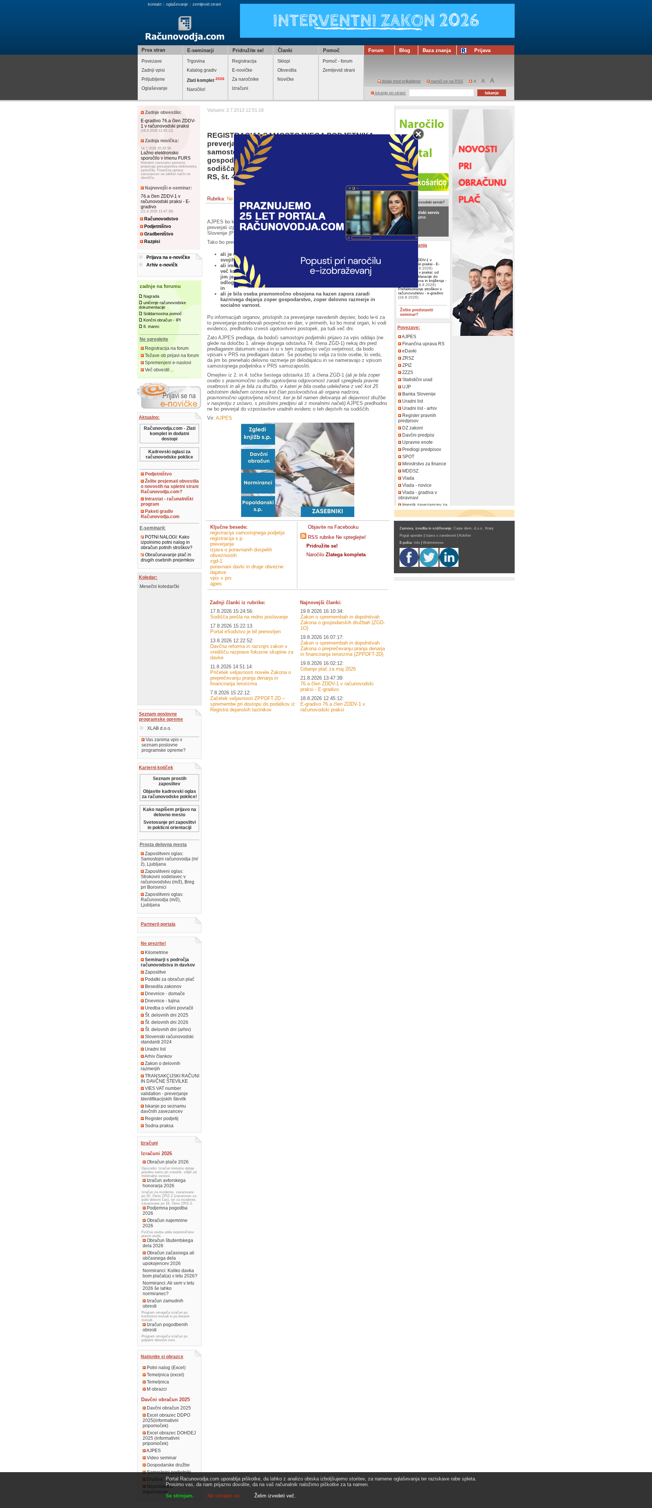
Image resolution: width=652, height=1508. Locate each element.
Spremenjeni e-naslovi (167, 362)
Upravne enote (417, 442)
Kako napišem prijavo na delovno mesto (169, 812)
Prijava (482, 50)
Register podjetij (161, 1118)
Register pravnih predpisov (417, 418)
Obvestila (287, 70)
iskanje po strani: (390, 93)
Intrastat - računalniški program (167, 501)
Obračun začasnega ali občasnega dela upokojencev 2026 (168, 1258)
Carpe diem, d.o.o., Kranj (473, 528)
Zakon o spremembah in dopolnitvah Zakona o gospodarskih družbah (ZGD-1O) (342, 622)
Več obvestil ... (159, 369)
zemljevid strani (206, 4)
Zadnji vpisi (153, 70)
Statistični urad (416, 379)
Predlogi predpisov (421, 449)
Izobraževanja (412, 245)
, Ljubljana (418, 214)
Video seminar (161, 1457)
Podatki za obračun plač (169, 979)
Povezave (151, 61)
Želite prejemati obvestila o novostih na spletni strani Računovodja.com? (170, 486)
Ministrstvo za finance (423, 463)
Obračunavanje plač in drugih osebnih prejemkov (167, 557)
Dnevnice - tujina (162, 1000)
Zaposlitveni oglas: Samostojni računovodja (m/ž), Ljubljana (169, 859)
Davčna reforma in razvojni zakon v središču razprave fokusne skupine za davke (251, 651)
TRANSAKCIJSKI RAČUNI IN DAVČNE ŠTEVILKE (170, 1078)
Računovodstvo (160, 219)
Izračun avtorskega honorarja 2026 (164, 1183)
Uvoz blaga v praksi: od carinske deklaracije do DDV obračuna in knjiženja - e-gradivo (422, 278)
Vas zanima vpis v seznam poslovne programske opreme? (163, 745)
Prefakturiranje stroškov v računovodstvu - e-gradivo (420, 291)
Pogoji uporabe (411, 535)
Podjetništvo (157, 226)
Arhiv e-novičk (162, 265)
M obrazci (156, 1389)
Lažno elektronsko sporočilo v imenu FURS (166, 155)
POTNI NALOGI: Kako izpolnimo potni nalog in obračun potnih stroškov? (166, 542)
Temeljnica (157, 1382)
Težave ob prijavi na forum (171, 355)
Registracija (244, 61)
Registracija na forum (166, 348)
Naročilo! (196, 89)
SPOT (407, 456)
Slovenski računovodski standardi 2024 (167, 1039)
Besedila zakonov (162, 986)
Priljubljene (153, 79)
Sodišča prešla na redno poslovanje (249, 617)
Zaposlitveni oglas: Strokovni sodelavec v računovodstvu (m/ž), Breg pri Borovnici (167, 879)
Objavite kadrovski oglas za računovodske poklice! (169, 794)
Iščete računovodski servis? (421, 202)
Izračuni (240, 88)
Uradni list (155, 1049)
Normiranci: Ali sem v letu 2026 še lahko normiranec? (168, 1288)
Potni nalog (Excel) (166, 1367)
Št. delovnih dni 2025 (166, 1015)
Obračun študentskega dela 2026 (168, 1243)
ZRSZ (407, 358)
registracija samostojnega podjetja (247, 532)
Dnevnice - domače (164, 993)
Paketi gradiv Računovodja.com (160, 514)
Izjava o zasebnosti (441, 535)
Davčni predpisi (417, 435)
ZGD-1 (216, 561)
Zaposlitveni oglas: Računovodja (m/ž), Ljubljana (162, 900)
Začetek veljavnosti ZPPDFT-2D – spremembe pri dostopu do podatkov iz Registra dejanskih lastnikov (252, 704)
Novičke (285, 79)
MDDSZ (409, 471)
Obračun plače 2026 (167, 1162)
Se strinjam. (180, 1496)
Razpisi (151, 241)
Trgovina (196, 61)
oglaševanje (177, 4)
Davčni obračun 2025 (168, 1408)
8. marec (151, 326)
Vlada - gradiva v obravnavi (417, 495)
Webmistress (433, 543)
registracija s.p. (227, 538)
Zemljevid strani (339, 70)
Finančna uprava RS (422, 343)
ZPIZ (406, 365)
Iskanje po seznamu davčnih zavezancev (163, 1108)
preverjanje (222, 544)
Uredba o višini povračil (168, 1008)
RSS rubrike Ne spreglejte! (337, 537)
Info (417, 543)
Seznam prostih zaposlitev (169, 781)
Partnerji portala (158, 924)
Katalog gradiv (202, 70)
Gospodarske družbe (168, 1465)
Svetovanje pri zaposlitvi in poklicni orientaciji (169, 825)
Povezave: (408, 327)
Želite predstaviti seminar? (416, 312)
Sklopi (283, 61)
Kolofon (465, 535)
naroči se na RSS (446, 81)
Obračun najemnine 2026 (165, 1223)
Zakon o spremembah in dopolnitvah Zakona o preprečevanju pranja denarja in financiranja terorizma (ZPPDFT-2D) (342, 648)
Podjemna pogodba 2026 (165, 1210)
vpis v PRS (221, 578)
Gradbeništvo (158, 234)
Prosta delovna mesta (163, 844)
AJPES (153, 1450)
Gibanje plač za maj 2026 (328, 669)
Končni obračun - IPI (162, 320)
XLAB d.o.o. (158, 728)
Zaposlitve (155, 972)
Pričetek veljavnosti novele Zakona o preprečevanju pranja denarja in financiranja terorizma (250, 677)
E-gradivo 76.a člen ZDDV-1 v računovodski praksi (168, 123)
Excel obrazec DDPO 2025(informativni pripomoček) (166, 1420)
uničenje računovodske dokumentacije (162, 304)
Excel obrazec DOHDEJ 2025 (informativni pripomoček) (169, 1438)
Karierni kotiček (156, 767)
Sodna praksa (159, 1125)
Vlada (407, 478)
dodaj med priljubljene (401, 81)
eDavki (409, 351)
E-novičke (242, 70)
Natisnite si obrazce (162, 1356)
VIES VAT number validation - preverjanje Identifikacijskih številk (164, 1094)
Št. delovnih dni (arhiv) (167, 1029)
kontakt (154, 4)
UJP (406, 386)
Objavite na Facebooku (333, 527)
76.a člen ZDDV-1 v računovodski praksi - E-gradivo (165, 201)
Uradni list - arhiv (419, 408)
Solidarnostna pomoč (162, 313)
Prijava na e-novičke (168, 257)
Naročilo (336, 554)
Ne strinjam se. (224, 1496)
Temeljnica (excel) (165, 1374)
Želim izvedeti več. (275, 1496)
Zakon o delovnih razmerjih (160, 1066)
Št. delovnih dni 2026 (166, 1022)
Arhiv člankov (158, 1056)
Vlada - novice (416, 485)
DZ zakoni (412, 428)
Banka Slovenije (418, 394)
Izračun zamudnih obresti (163, 1303)
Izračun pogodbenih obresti (165, 1327)
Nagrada (151, 296)
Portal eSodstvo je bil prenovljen (245, 631)
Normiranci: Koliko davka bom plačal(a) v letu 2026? (170, 1273)
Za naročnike (245, 79)
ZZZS (407, 372)
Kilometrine (156, 952)
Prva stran (153, 50)
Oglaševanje (154, 88)
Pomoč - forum (337, 61)
